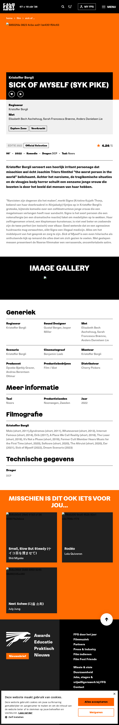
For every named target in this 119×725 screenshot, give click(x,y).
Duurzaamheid (83, 672)
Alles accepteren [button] (96, 701)
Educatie (43, 641)
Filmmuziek (81, 639)
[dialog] (59, 707)
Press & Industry (84, 649)
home (9, 18)
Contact (78, 687)
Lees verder (25, 713)
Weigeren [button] (96, 712)
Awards (42, 635)
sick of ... (30, 18)
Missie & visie (82, 667)
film (19, 18)
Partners (79, 644)
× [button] (114, 694)
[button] (39, 717)
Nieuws (42, 654)
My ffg (89, 6)
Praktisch (44, 648)
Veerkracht (38, 128)
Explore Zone (18, 128)
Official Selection (36, 145)
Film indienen (82, 654)
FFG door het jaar (85, 634)
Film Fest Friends (85, 659)
